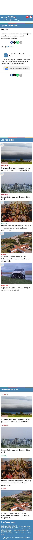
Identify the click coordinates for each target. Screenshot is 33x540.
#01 (2, 145)
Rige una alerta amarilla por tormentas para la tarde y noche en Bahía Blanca (15, 169)
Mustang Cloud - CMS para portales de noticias (18, 537)
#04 (2, 233)
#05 (2, 264)
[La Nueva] (10, 17)
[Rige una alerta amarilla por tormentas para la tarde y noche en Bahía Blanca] (16, 153)
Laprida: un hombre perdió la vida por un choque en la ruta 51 (15, 289)
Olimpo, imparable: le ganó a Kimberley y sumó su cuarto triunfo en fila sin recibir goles (16, 228)
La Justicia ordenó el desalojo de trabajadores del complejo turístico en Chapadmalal (15, 259)
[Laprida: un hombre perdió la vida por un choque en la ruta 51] (16, 273)
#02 (2, 174)
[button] (11, 42)
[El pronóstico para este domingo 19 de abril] (16, 182)
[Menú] (2, 17)
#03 (2, 202)
